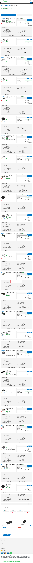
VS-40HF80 (2, 425)
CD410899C (2, 311)
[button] (2, 1)
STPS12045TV (3, 350)
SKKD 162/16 (2, 174)
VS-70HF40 (2, 272)
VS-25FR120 (2, 155)
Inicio (2, 5)
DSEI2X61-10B (3, 135)
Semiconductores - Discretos (7, 5)
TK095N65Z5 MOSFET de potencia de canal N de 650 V (24, 529)
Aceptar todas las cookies (15, 561)
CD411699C (2, 233)
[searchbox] (15, 2)
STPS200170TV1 (3, 18)
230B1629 (2, 57)
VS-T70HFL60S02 (3, 194)
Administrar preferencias (6, 561)
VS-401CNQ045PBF (3, 464)
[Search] (31, 2)
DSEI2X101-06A (3, 213)
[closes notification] (21, 281)
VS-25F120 (2, 96)
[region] (16, 558)
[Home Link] (6, 1)
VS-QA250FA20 (3, 388)
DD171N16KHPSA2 (3, 408)
